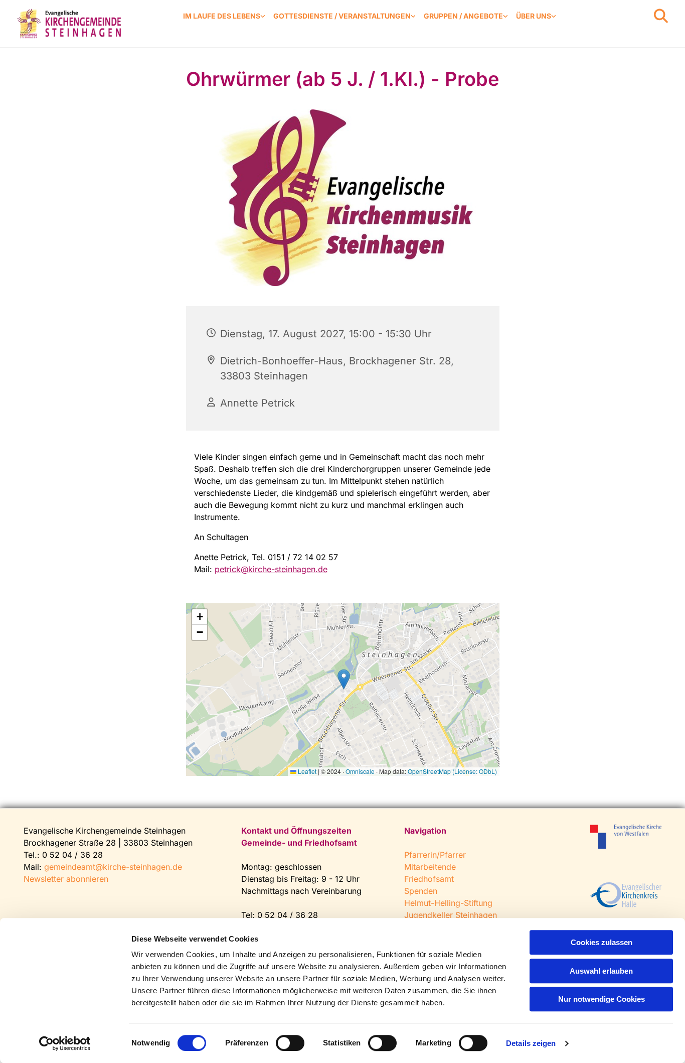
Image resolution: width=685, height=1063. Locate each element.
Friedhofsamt (429, 879)
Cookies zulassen (601, 942)
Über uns (533, 16)
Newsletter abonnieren (66, 879)
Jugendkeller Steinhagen (450, 915)
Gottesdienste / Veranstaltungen (342, 16)
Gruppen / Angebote (463, 16)
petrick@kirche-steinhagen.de (271, 569)
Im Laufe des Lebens (221, 16)
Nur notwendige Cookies (601, 999)
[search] (661, 16)
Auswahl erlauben (601, 971)
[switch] (290, 1043)
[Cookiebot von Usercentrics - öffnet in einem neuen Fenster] (65, 1043)
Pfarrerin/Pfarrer (435, 855)
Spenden (420, 891)
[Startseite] (70, 23)
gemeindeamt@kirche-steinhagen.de (113, 867)
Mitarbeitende (430, 867)
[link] (224, 16)
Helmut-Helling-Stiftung (448, 903)
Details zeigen (531, 1043)
